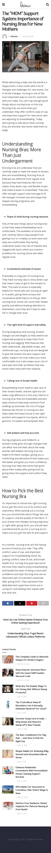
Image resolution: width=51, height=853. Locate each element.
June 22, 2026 (22, 729)
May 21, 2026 (21, 814)
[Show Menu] (3, 4)
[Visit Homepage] (25, 4)
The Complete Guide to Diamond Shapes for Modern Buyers (32, 658)
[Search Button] (47, 4)
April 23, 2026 (22, 797)
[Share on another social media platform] (43, 603)
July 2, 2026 (21, 713)
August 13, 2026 (23, 680)
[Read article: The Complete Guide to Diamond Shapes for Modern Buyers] (7, 659)
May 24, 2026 (21, 781)
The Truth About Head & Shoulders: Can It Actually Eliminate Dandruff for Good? (31, 706)
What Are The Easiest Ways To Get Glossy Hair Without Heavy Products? (31, 689)
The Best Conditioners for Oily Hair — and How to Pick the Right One (31, 738)
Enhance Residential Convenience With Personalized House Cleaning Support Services (31, 772)
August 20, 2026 (23, 664)
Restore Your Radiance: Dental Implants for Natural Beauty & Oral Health (32, 806)
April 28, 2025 (28, 36)
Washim (14, 36)
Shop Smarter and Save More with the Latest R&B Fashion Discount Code (31, 673)
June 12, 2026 (22, 745)
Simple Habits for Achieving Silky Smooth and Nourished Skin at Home (32, 754)
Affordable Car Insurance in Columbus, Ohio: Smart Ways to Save (32, 790)
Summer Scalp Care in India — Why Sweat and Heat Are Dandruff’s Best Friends (31, 722)
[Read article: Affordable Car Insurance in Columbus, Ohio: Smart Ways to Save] (7, 789)
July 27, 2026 (22, 696)
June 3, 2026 (21, 762)
